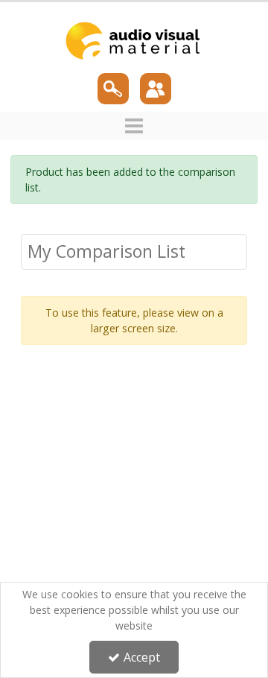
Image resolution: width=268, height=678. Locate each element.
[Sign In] (155, 88)
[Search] (113, 88)
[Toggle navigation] (134, 126)
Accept (142, 657)
